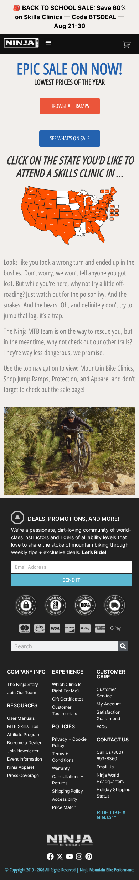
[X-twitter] (59, 856)
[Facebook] (50, 856)
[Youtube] (69, 856)
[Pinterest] (88, 856)
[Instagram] (79, 856)
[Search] (123, 646)
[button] (48, 42)
